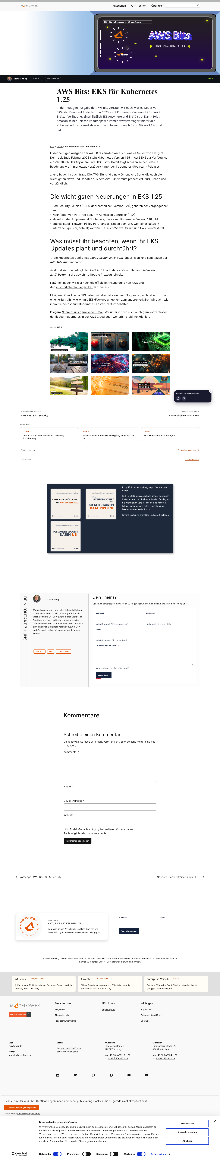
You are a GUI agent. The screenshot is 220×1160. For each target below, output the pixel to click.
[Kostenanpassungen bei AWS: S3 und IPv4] (110, 385)
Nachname (151, 613)
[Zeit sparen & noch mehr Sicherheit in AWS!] (110, 341)
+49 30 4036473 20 (70, 1048)
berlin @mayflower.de (67, 1051)
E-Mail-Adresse (74, 800)
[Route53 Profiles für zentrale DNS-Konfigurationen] (151, 385)
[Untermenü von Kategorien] (127, 5)
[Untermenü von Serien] (147, 5)
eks (50, 651)
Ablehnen (187, 1141)
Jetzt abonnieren (128, 931)
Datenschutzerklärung (118, 961)
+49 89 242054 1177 (166, 1055)
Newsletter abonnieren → (188, 450)
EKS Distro (102, 162)
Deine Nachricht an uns (107, 645)
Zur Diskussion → (192, 459)
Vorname (101, 613)
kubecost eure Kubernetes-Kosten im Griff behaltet (93, 304)
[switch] (86, 1154)
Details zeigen (158, 1154)
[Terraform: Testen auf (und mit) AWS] (151, 363)
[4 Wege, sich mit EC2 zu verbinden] (69, 385)
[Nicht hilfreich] (184, 398)
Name (68, 786)
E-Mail (99, 629)
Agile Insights (108, 1009)
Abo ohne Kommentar (94, 833)
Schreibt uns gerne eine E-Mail (82, 312)
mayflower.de (15, 1046)
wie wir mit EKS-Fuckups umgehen (96, 299)
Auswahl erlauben (187, 1132)
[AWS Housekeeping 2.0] (69, 363)
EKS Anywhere (79, 162)
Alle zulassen (187, 1123)
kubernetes (63, 651)
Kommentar (71, 751)
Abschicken (103, 675)
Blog (52, 146)
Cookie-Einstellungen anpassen (21, 1107)
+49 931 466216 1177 (119, 1055)
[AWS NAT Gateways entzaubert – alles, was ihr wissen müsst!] (110, 363)
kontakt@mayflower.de (28, 1113)
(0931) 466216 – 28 (118, 1058)
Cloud (210, 79)
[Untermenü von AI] (135, 5)
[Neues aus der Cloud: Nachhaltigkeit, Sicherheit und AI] (69, 341)
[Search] (198, 5)
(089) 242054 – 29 (165, 1058)
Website (68, 815)
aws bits (39, 651)
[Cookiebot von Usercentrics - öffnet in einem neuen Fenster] (19, 1154)
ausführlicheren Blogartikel (74, 287)
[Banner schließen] (215, 1121)
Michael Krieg (20, 78)
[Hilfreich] (178, 398)
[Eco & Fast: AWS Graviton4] (151, 341)
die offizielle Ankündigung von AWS (114, 282)
